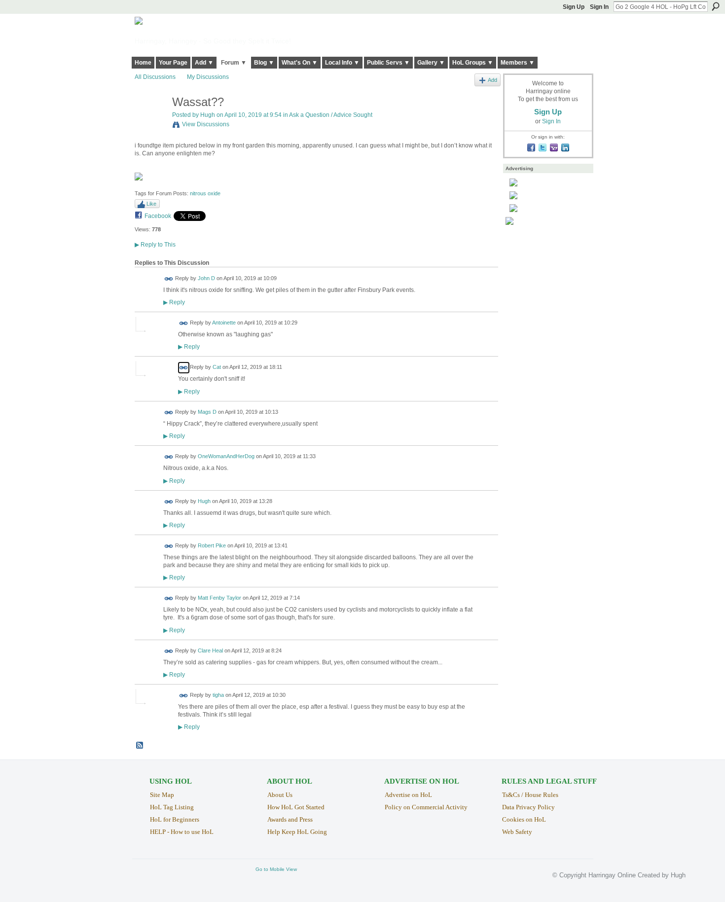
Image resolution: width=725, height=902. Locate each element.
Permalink (169, 279)
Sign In (599, 6)
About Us (279, 794)
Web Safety (517, 831)
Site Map (162, 794)
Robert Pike (212, 546)
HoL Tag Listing (172, 807)
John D (206, 278)
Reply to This (155, 244)
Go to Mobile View (276, 869)
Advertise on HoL (408, 794)
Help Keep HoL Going (297, 831)
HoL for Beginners (174, 819)
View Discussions (205, 124)
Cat (217, 367)
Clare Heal (210, 650)
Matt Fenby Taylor (219, 598)
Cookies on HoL (524, 819)
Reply (174, 302)
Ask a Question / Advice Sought (330, 114)
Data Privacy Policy (528, 807)
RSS (140, 745)
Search (716, 6)
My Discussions (208, 76)
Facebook (158, 216)
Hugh (207, 114)
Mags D (207, 412)
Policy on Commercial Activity (426, 807)
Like (151, 204)
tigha (218, 695)
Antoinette (224, 322)
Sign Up (573, 6)
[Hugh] (150, 123)
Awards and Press (290, 819)
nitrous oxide (205, 193)
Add (492, 80)
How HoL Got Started (296, 807)
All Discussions (155, 76)
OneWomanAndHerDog (226, 457)
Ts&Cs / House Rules (530, 794)
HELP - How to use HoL (182, 831)
